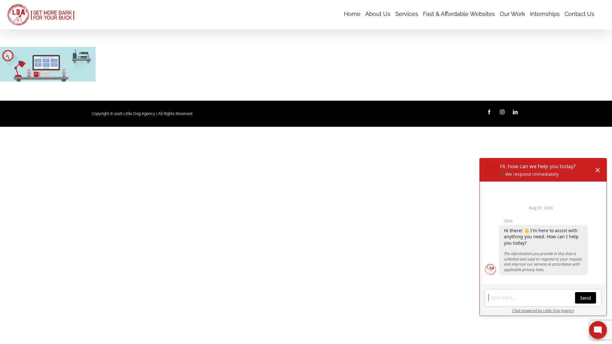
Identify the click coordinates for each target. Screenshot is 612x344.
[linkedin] (515, 112)
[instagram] (502, 112)
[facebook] (489, 112)
